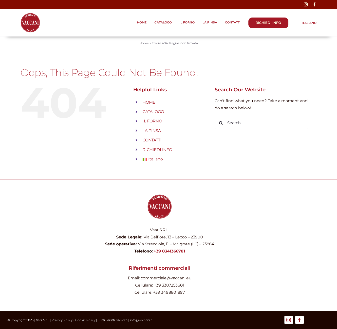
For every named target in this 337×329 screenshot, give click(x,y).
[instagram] (306, 4)
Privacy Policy (62, 320)
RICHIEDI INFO (157, 149)
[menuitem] (306, 23)
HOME (149, 102)
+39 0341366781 (169, 251)
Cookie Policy (85, 320)
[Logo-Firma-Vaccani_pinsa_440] (30, 14)
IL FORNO (152, 121)
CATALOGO (153, 111)
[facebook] (315, 4)
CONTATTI (152, 140)
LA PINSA (152, 130)
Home (144, 43)
